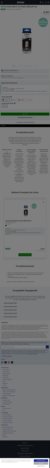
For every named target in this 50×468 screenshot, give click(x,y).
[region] (24, 463)
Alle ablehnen (41, 463)
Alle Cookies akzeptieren (41, 460)
